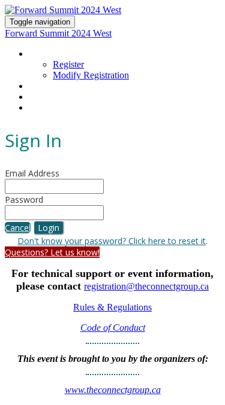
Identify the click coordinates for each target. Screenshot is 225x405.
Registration (58, 53)
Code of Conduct (112, 327)
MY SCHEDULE (56, 86)
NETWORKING (56, 97)
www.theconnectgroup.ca (113, 390)
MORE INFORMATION (69, 107)
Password (24, 199)
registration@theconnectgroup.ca (146, 286)
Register (68, 64)
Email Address (32, 173)
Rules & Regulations (112, 307)
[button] (18, 227)
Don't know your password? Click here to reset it (111, 240)
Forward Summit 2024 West (58, 33)
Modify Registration (91, 75)
